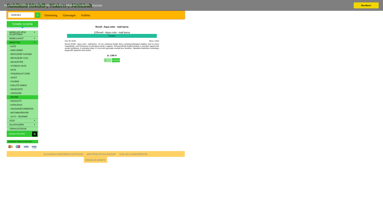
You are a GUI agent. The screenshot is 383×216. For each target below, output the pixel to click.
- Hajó (12, 70)
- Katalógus (15, 105)
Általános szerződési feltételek (63, 154)
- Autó (12, 46)
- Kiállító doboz (18, 85)
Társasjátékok (17, 129)
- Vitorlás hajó (17, 66)
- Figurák (14, 82)
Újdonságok (69, 15)
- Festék (13, 97)
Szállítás (85, 15)
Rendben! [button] (366, 5)
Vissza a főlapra (17, 134)
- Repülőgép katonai (20, 54)
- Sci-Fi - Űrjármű (18, 117)
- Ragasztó (15, 101)
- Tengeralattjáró (19, 74)
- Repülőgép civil (18, 58)
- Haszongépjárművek (21, 109)
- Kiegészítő (16, 89)
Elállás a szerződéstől (134, 154)
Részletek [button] (97, 5)
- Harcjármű (16, 50)
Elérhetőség (51, 15)
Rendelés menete (95, 160)
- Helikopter (16, 62)
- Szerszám (15, 93)
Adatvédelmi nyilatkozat (101, 154)
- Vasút (13, 78)
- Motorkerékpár (19, 113)
